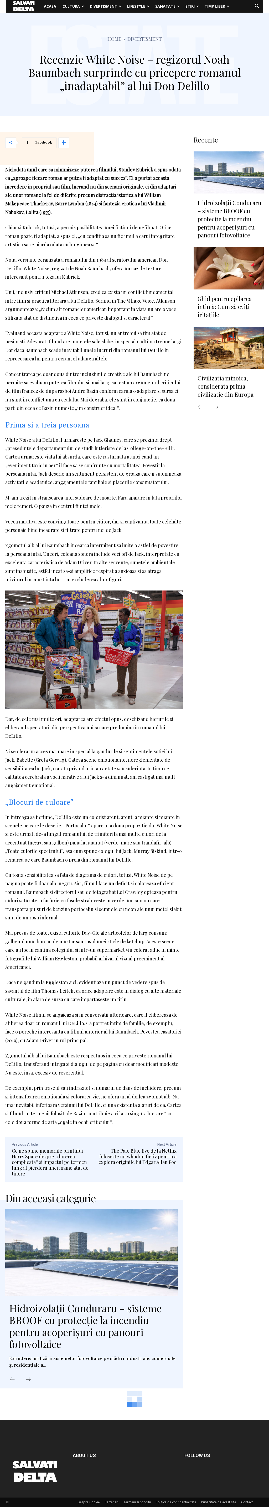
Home (114, 39)
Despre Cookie (88, 1502)
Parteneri (111, 1502)
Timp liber (215, 6)
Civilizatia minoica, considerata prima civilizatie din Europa (226, 386)
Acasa (50, 6)
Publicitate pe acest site (218, 1502)
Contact (247, 1502)
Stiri (190, 6)
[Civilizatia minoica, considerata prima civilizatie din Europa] (229, 348)
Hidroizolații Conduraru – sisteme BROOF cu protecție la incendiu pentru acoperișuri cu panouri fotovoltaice (85, 1326)
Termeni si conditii (137, 1502)
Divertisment (103, 6)
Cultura (71, 6)
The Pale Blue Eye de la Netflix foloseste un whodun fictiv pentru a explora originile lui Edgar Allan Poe (138, 1156)
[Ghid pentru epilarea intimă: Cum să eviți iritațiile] (229, 268)
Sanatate (165, 6)
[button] (257, 6)
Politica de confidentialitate (176, 1502)
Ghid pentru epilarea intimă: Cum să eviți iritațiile (225, 307)
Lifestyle (136, 6)
